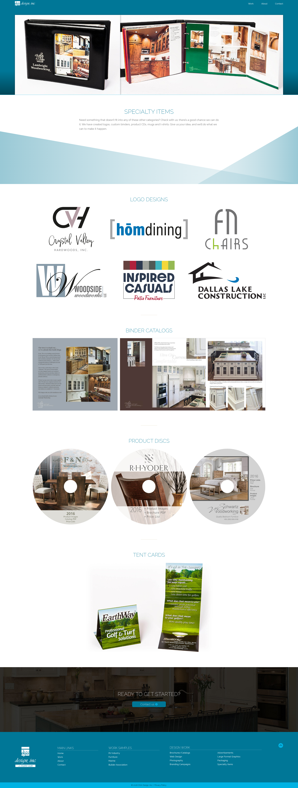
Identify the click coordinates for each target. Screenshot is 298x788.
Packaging (222, 760)
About (264, 3)
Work (251, 3)
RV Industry (114, 753)
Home (61, 753)
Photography (176, 760)
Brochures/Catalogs (180, 753)
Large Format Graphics (228, 756)
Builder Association (117, 765)
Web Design (176, 756)
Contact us (147, 704)
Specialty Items (225, 764)
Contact (279, 3)
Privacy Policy (160, 785)
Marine (111, 761)
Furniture (112, 757)
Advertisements (225, 753)
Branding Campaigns (180, 764)
